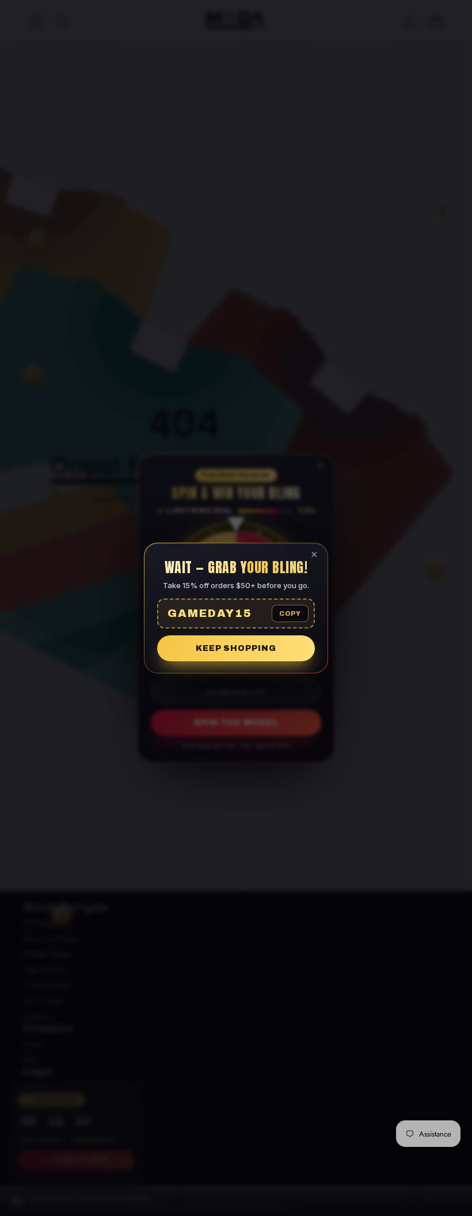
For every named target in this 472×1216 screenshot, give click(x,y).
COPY (290, 613)
